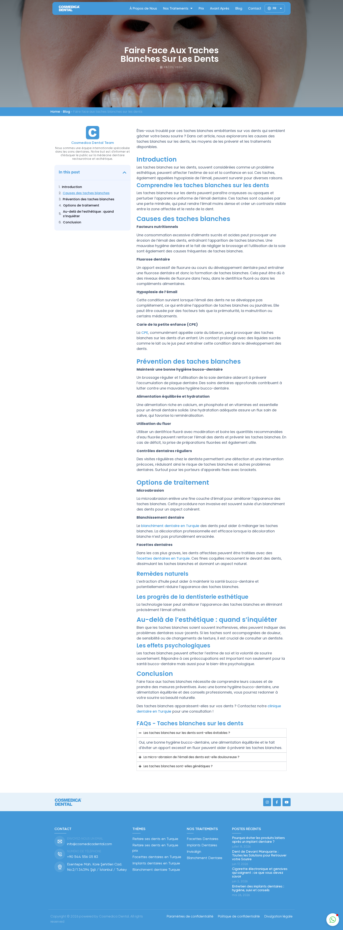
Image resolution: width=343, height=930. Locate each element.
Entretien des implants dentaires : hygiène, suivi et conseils (258, 888)
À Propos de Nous (143, 8)
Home (55, 111)
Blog (238, 8)
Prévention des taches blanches (88, 199)
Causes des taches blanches (86, 193)
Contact (254, 8)
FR (274, 8)
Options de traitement (81, 205)
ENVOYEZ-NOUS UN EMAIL (85, 838)
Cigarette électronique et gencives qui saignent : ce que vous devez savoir (259, 872)
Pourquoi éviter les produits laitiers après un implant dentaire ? (258, 840)
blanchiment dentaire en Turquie (170, 525)
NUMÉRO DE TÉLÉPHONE (84, 851)
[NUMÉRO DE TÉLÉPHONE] (59, 854)
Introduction (72, 187)
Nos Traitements (175, 8)
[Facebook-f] (277, 802)
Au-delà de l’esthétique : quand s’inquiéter (88, 213)
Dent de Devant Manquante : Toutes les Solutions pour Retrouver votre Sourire (259, 855)
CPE (144, 332)
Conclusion (72, 222)
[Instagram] (267, 802)
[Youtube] (286, 802)
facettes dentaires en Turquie (163, 558)
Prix (201, 8)
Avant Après (219, 8)
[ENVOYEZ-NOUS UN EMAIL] (59, 841)
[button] (124, 172)
